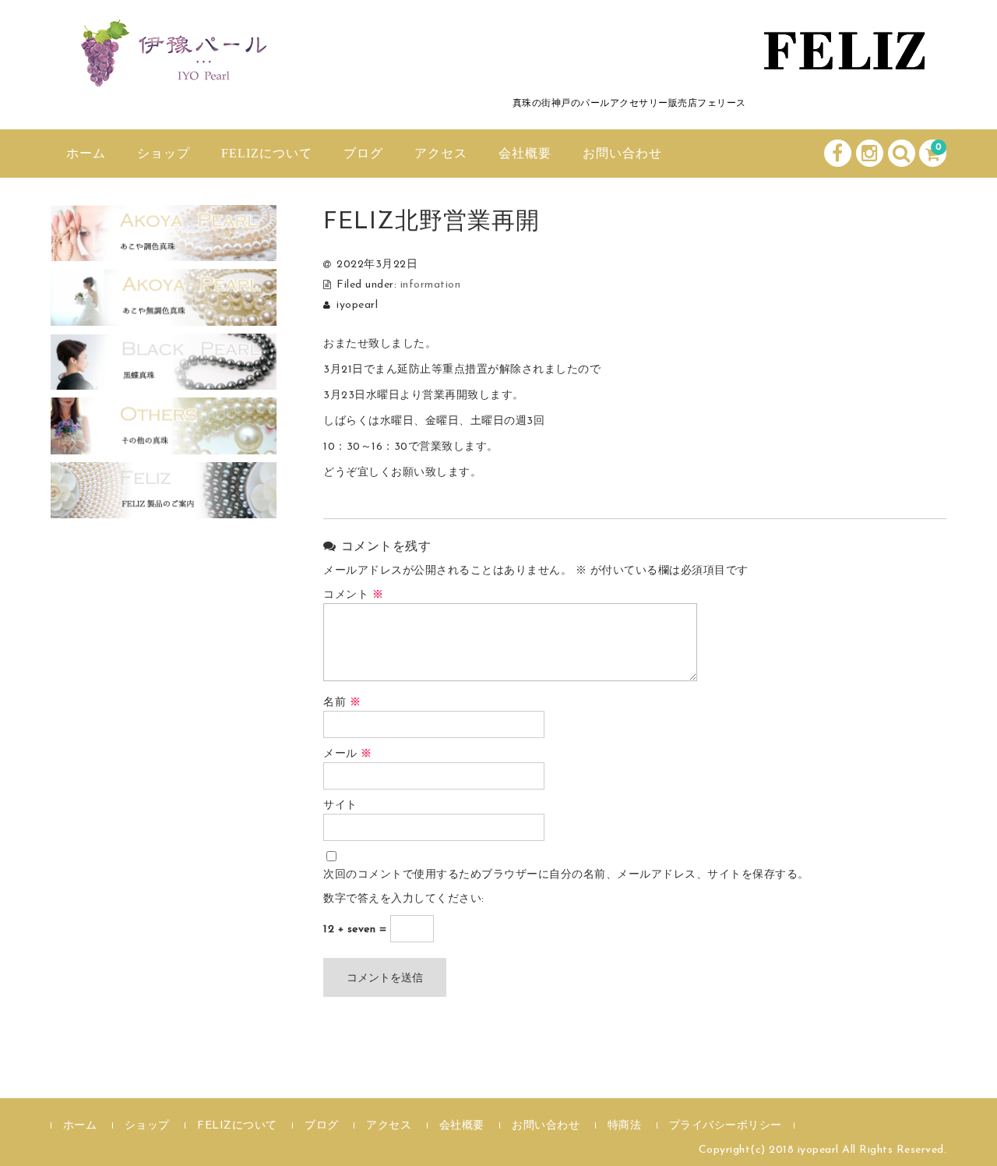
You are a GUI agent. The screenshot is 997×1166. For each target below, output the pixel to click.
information (430, 285)
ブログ (363, 153)
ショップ (163, 153)
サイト (340, 805)
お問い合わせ (622, 153)
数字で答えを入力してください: (403, 899)
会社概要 (524, 153)
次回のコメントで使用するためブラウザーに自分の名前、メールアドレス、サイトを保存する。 (566, 875)
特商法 (625, 1126)
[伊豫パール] (167, 72)
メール (347, 754)
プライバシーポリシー (725, 1126)
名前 (342, 702)
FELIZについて (266, 153)
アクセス (440, 153)
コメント (353, 595)
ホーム (86, 153)
